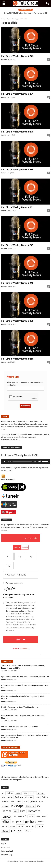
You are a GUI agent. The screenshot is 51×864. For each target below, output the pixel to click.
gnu (41, 801)
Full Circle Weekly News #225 (17, 320)
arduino (18, 793)
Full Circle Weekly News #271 (17, 93)
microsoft (22, 816)
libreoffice (34, 810)
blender (32, 793)
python (30, 821)
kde (39, 805)
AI (3, 793)
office (6, 821)
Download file (6, 468)
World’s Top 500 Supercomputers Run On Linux (19, 726)
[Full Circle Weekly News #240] (25, 267)
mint (31, 816)
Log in (3, 843)
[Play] (4, 461)
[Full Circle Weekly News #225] (25, 305)
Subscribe (25, 406)
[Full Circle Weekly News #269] (25, 154)
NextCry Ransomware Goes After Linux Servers (19, 707)
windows (28, 831)
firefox (5, 801)
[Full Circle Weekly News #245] (25, 229)
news (44, 816)
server (20, 826)
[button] (47, 3)
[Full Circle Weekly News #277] (25, 40)
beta (25, 793)
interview (30, 806)
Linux (6, 816)
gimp (25, 801)
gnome (33, 801)
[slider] (45, 461)
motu (38, 816)
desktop (28, 797)
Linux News (7, 661)
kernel (6, 811)
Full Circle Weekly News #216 (17, 358)
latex (15, 811)
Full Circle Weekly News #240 (17, 282)
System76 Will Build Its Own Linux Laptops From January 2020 (25, 676)
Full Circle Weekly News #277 (17, 55)
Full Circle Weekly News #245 (17, 245)
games (19, 801)
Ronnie (3, 59)
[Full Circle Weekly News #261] (25, 192)
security (12, 826)
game (12, 801)
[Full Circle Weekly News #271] (25, 78)
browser (41, 793)
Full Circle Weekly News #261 (17, 207)
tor (33, 826)
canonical (7, 797)
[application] (25, 461)
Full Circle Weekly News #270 (17, 131)
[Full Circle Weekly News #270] (25, 116)
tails (28, 826)
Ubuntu (17, 831)
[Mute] (39, 461)
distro (37, 797)
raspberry (41, 821)
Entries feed (5, 847)
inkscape (17, 806)
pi (13, 822)
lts (15, 816)
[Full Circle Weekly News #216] (25, 343)
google (5, 806)
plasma (19, 821)
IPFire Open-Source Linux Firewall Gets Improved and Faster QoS (27, 13)
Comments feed (7, 851)
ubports (5, 831)
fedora (45, 797)
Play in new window (20, 468)
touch (40, 826)
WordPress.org (6, 855)
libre (22, 810)
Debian (19, 797)
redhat (5, 826)
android (10, 793)
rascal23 (3, 671)
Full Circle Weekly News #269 (17, 169)
